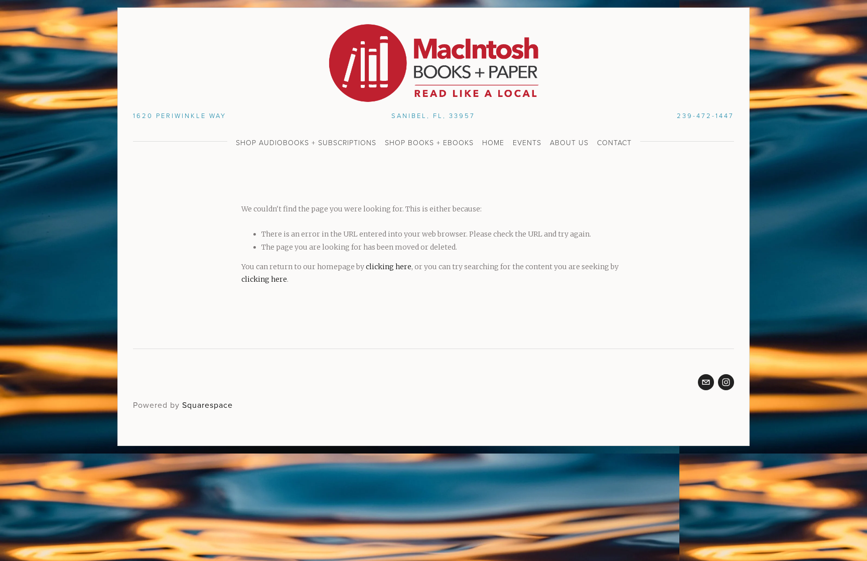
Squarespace (207, 404)
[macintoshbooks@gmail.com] (706, 382)
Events (527, 142)
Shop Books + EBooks (429, 142)
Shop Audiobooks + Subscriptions (306, 142)
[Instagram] (726, 382)
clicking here (388, 266)
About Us (569, 142)
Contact (614, 142)
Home (493, 142)
